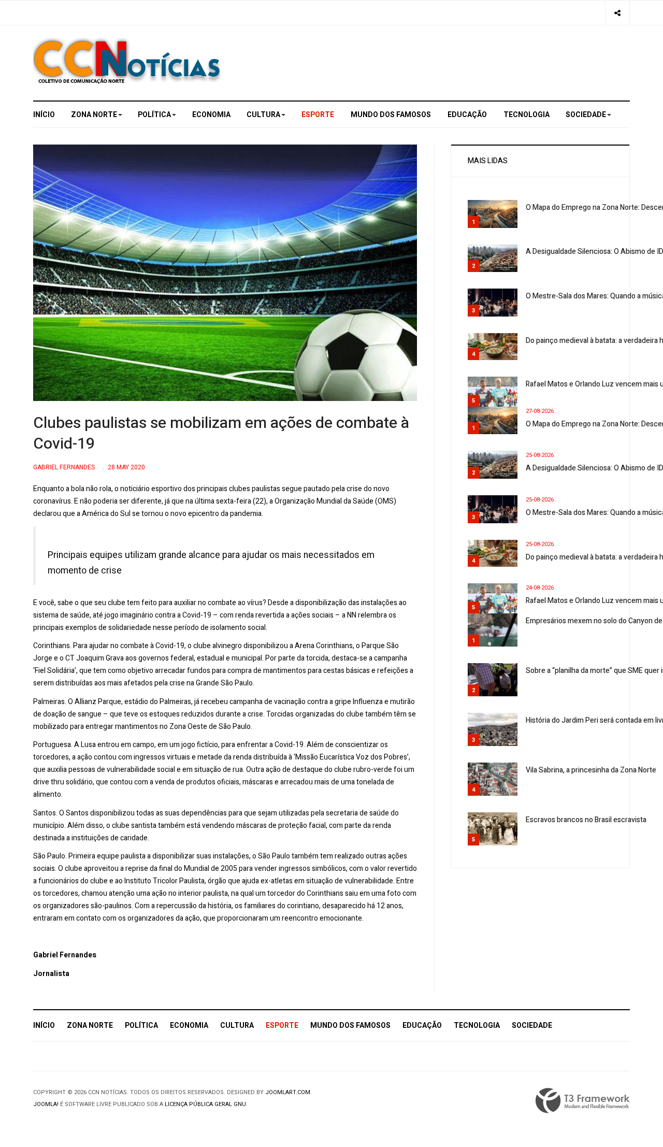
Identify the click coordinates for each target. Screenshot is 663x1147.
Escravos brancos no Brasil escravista (586, 819)
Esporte (317, 114)
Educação (467, 114)
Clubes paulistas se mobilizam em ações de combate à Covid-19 (221, 433)
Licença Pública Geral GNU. (206, 1104)
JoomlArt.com (287, 1092)
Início (44, 114)
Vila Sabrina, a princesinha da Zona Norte (591, 770)
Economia (211, 114)
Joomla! (46, 1104)
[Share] (617, 13)
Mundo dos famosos (391, 114)
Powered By (583, 1101)
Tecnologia (526, 114)
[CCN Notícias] (127, 60)
